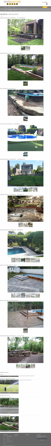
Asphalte (24, 9)
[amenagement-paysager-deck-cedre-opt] (25, 244)
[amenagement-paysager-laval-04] (23, 295)
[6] (27, 256)
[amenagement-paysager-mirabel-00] (25, 315)
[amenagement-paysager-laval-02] (13, 295)
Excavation (20, 9)
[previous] (8, 32)
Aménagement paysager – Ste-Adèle (11, 53)
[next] (42, 32)
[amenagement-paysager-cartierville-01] (25, 173)
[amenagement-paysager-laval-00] (25, 279)
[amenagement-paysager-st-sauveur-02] (18, 366)
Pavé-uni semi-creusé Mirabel (9, 300)
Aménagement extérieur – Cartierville (12, 159)
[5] (26, 256)
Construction (10, 9)
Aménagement (15, 9)
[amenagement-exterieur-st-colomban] (25, 32)
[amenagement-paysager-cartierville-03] (16, 189)
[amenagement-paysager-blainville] (25, 103)
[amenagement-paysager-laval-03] (18, 295)
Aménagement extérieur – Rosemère (11, 229)
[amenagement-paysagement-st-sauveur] (25, 350)
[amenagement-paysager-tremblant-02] (30, 225)
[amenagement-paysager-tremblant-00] (25, 209)
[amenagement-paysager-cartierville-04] (20, 189)
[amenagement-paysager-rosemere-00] (33, 260)
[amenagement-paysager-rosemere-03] (23, 260)
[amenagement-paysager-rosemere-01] (13, 260)
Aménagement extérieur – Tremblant (12, 194)
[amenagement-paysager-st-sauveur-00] (23, 366)
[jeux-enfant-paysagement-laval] (37, 295)
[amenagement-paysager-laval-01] (33, 295)
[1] (23, 256)
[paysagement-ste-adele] (25, 67)
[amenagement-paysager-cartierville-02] (35, 189)
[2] (24, 256)
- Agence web (15, 445)
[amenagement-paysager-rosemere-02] (18, 260)
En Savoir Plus (9, 376)
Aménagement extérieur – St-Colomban (12, 18)
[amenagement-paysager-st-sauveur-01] (28, 366)
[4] (26, 362)
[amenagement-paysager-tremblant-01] (25, 225)
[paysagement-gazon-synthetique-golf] (25, 138)
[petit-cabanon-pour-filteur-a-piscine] (37, 260)
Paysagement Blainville (7, 88)
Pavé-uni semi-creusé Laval (8, 265)
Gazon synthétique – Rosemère (10, 124)
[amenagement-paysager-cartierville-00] (25, 189)
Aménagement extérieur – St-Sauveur (12, 335)
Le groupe (5, 9)
